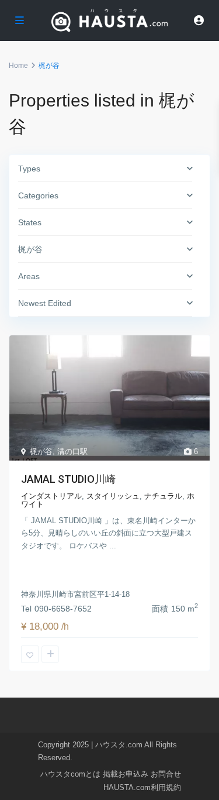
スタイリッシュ (113, 496)
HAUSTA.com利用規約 (142, 787)
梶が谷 (41, 451)
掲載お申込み (125, 774)
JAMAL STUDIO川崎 (68, 479)
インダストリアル (51, 496)
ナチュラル (163, 496)
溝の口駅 (72, 451)
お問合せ (166, 774)
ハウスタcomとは (70, 774)
